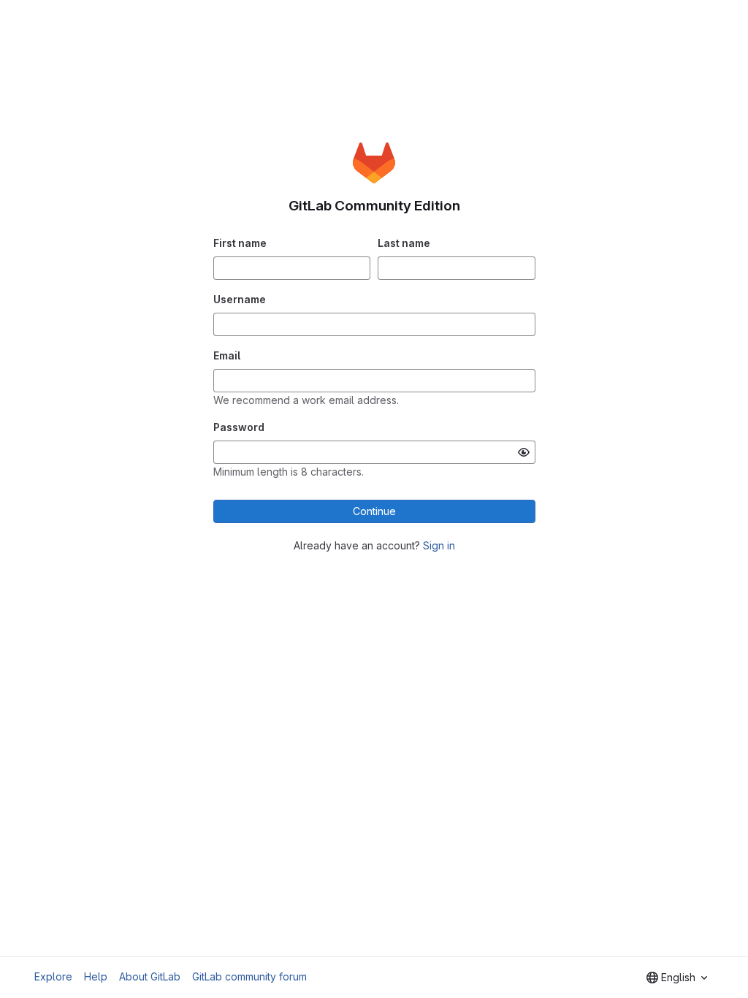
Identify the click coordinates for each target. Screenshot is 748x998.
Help (95, 976)
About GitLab (149, 976)
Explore (53, 976)
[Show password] (523, 452)
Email (226, 355)
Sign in (439, 545)
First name (240, 243)
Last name (404, 243)
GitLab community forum (249, 976)
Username (239, 299)
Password (238, 427)
